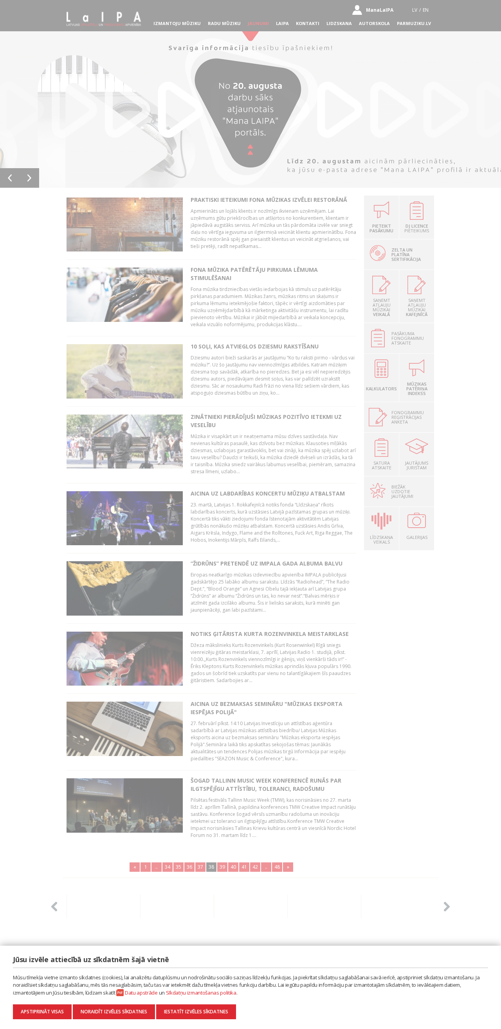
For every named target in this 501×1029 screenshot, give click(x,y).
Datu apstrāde (141, 992)
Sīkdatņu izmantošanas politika (201, 992)
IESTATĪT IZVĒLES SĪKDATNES (196, 1011)
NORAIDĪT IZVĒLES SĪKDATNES (114, 1011)
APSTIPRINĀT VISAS (42, 1011)
